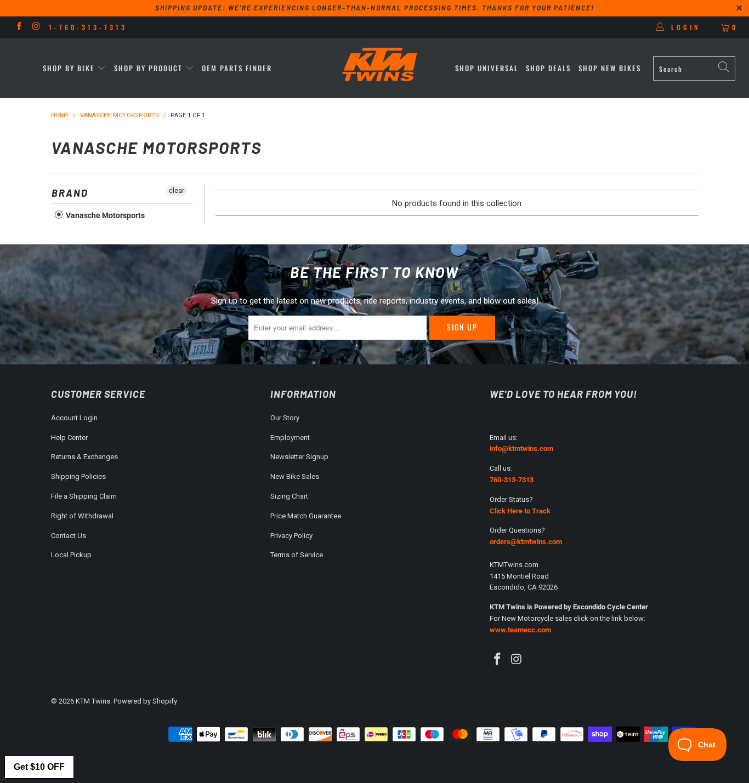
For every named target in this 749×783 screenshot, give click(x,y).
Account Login (74, 418)
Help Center (69, 437)
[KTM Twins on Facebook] (18, 27)
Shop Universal (486, 67)
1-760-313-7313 (88, 27)
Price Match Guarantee (305, 516)
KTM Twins (93, 701)
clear (176, 191)
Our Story (284, 418)
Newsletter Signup (299, 457)
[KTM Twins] (380, 65)
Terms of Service (296, 555)
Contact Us (68, 535)
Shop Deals (548, 67)
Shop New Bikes (609, 67)
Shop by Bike (69, 67)
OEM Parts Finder (237, 67)
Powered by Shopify (145, 701)
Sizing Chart (289, 496)
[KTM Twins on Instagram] (35, 27)
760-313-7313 (512, 480)
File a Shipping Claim (84, 496)
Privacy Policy (291, 535)
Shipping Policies (78, 476)
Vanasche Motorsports (104, 215)
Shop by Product (148, 67)
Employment (290, 437)
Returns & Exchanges (84, 457)
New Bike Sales (294, 476)
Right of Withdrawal (82, 516)
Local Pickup (71, 555)
